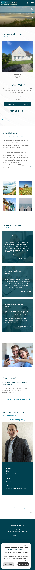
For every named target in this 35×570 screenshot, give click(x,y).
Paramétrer (8, 564)
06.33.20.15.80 (10, 481)
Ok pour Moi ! (23, 564)
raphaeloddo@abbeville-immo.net (16, 488)
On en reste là (23, 545)
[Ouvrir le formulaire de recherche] (28, 3)
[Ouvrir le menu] (32, 3)
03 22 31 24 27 (17, 529)
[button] (3, 120)
